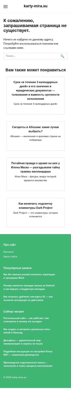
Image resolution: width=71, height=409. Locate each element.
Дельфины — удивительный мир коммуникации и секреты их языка (23, 342)
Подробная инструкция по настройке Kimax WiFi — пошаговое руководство (27, 353)
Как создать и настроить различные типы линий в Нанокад (26, 331)
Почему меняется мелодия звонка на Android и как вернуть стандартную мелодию (28, 287)
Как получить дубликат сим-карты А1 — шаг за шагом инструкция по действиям (28, 298)
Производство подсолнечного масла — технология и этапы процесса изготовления (27, 364)
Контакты (8, 251)
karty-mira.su (35, 6)
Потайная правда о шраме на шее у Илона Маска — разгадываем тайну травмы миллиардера (35, 167)
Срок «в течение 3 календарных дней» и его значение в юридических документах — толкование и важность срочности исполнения (35, 90)
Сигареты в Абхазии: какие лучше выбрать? (35, 129)
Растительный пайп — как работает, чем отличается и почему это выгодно (26, 320)
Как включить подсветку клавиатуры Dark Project (35, 205)
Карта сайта (10, 256)
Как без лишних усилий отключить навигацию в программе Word (29, 276)
